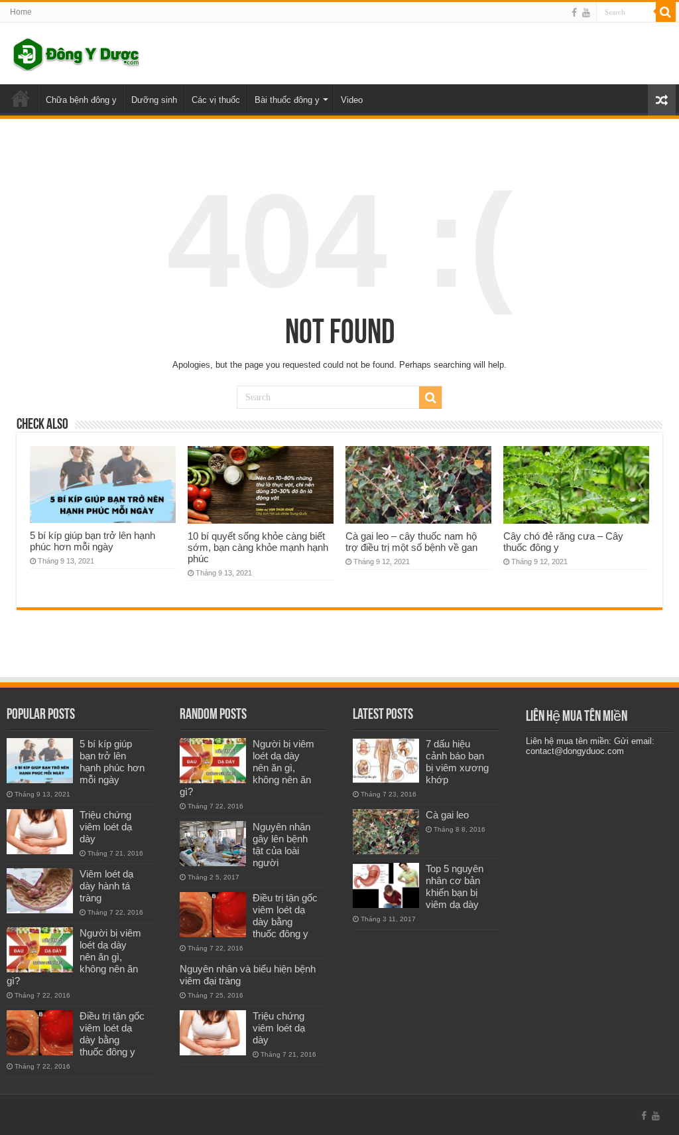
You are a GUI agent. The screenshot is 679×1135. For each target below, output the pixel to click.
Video (352, 100)
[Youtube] (586, 13)
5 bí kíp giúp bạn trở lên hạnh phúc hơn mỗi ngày (92, 541)
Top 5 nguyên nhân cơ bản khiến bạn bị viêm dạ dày (454, 886)
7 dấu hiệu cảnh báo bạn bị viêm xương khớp (457, 761)
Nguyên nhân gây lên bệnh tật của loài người (281, 844)
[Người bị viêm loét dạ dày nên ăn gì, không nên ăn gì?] (40, 949)
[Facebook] (574, 13)
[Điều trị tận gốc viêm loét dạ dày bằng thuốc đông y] (40, 1032)
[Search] (666, 12)
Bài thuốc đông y (287, 100)
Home (21, 12)
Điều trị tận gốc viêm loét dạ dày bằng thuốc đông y (112, 1033)
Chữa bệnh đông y (81, 100)
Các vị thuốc (216, 100)
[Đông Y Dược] (76, 52)
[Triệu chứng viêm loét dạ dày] (40, 831)
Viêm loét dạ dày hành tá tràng (106, 885)
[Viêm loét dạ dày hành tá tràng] (40, 890)
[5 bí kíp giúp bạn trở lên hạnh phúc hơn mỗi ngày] (40, 760)
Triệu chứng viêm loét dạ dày (106, 826)
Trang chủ (20, 98)
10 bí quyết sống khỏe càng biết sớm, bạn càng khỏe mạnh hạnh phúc (258, 547)
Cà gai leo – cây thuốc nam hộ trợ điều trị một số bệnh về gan (411, 541)
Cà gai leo (447, 814)
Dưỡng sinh (154, 100)
